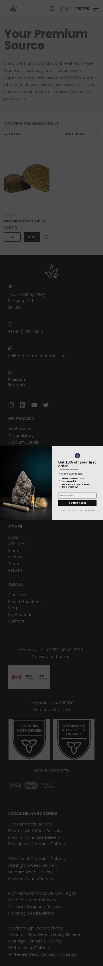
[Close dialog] (100, 448)
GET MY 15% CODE (77, 503)
